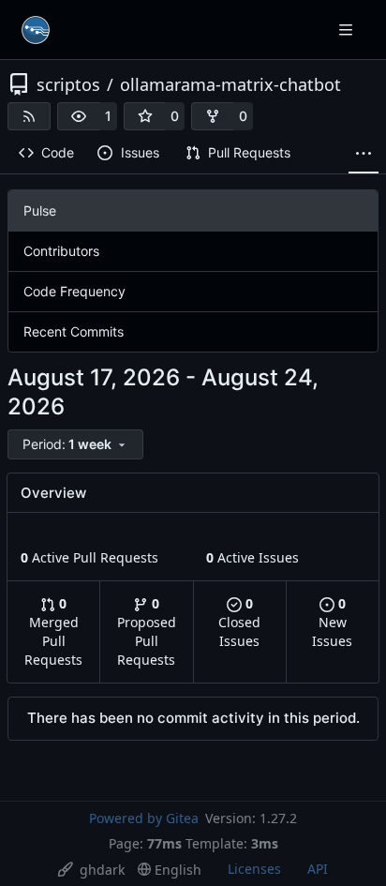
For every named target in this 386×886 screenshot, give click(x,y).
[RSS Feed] (29, 116)
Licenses (254, 869)
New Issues (332, 622)
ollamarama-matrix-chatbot (230, 84)
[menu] (75, 444)
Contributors (61, 251)
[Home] (35, 30)
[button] (78, 116)
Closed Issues (239, 622)
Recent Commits (73, 331)
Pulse (39, 210)
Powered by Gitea (144, 818)
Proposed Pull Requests (146, 631)
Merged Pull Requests (53, 631)
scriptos (68, 84)
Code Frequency (74, 291)
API (317, 869)
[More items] (364, 153)
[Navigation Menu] (347, 29)
